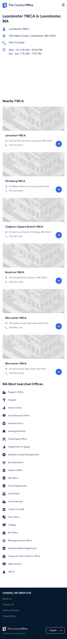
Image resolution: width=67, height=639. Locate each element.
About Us (6, 598)
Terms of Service (10, 610)
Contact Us (8, 604)
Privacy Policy (9, 616)
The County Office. (17, 633)
